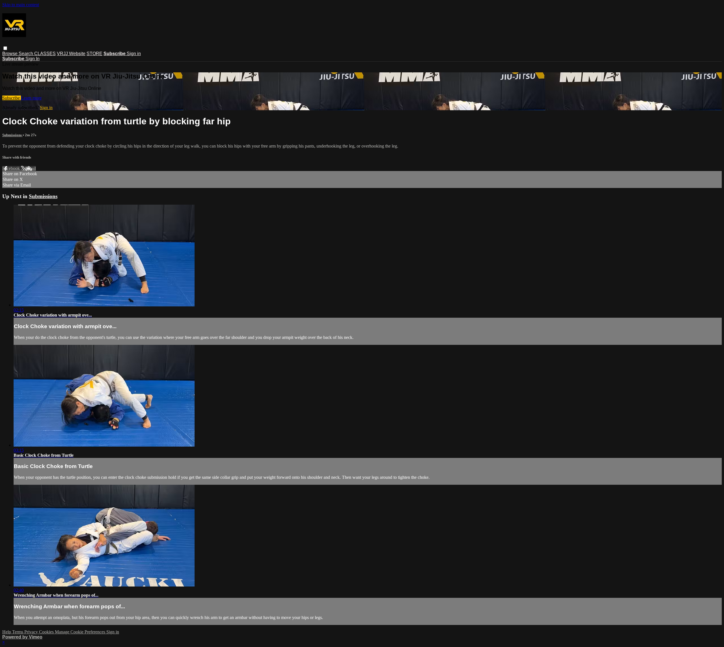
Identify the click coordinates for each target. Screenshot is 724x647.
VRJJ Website (71, 53)
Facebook (11, 168)
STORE (94, 53)
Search (26, 53)
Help (7, 631)
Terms (18, 631)
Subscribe (11, 98)
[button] (5, 48)
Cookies (47, 631)
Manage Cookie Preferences (80, 631)
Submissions (12, 135)
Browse (10, 53)
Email (30, 168)
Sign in (134, 53)
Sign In (32, 58)
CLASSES (45, 53)
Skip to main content (20, 4)
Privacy (31, 631)
